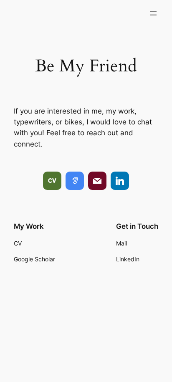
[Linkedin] (120, 180)
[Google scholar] (74, 180)
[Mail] (97, 180)
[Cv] (52, 180)
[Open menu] (153, 13)
